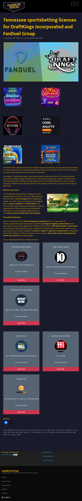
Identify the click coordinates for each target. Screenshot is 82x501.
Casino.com (21, 379)
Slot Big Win (49, 432)
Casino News (7, 38)
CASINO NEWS (47, 452)
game (5, 432)
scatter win (35, 432)
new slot (26, 432)
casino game (50, 430)
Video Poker (67, 432)
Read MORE (21, 280)
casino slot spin (71, 430)
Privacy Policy (6, 485)
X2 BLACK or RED (15, 434)
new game (19, 432)
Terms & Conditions (21, 271)
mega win (11, 432)
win (8, 434)
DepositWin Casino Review (21, 290)
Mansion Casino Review (60, 336)
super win (58, 432)
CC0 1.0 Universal (7, 454)
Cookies (4, 493)
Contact (4, 489)
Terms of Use (6, 481)
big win (31, 430)
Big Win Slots (40, 430)
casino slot (60, 430)
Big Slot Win (23, 430)
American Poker (12, 430)
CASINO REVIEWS (48, 456)
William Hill (21, 336)
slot (43, 432)
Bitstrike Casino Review (21, 247)
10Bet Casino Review (61, 247)
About (4, 477)
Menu (75, 4)
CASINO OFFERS (48, 460)
